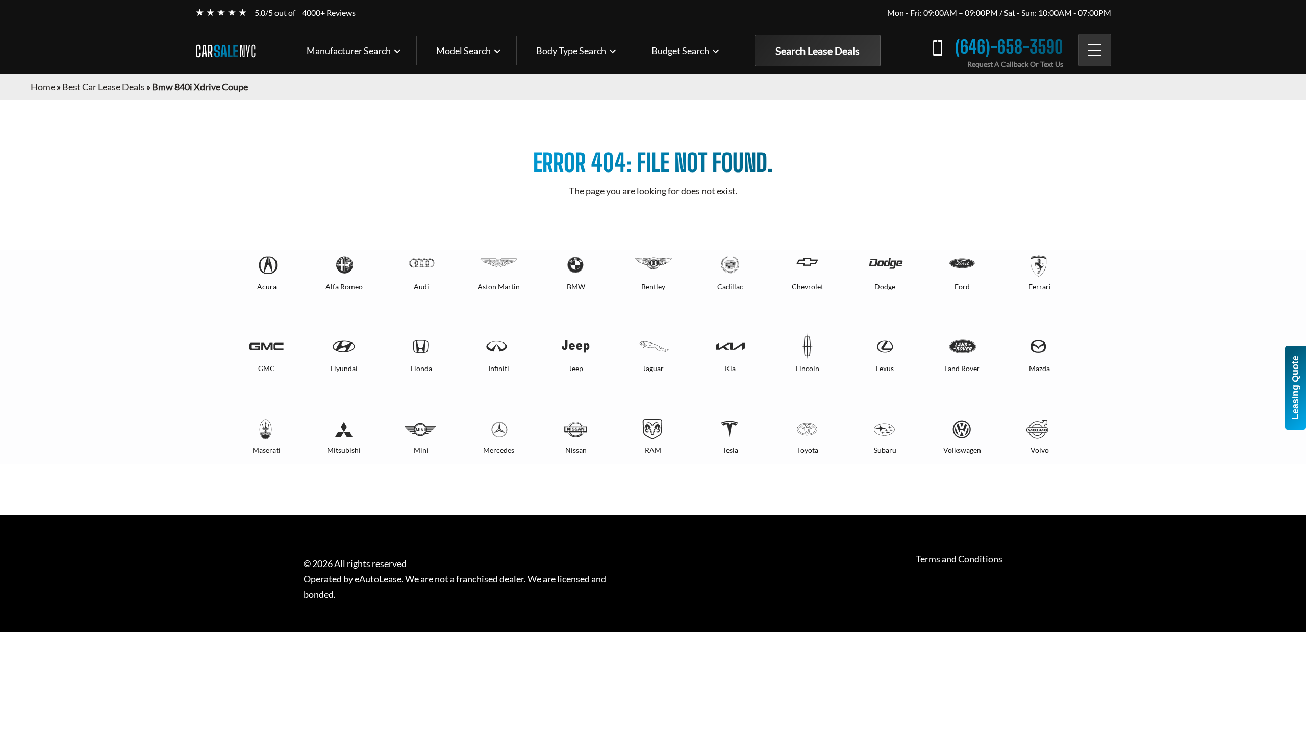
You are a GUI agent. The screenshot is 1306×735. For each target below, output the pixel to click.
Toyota (807, 450)
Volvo (1040, 450)
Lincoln (807, 368)
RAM (653, 450)
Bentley (653, 286)
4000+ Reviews (329, 12)
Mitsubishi (344, 450)
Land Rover (962, 368)
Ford (962, 286)
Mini (421, 450)
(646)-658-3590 (1009, 46)
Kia (730, 368)
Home (43, 86)
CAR (225, 51)
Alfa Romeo (344, 286)
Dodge (884, 286)
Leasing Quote (1295, 388)
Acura (267, 286)
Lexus (885, 368)
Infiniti (498, 368)
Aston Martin (499, 286)
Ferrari (1039, 286)
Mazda (1039, 368)
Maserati (267, 450)
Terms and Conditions (959, 559)
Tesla (730, 450)
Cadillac (730, 286)
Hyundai (344, 368)
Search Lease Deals (817, 50)
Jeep (576, 368)
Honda (421, 368)
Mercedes (498, 450)
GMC (266, 368)
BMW (576, 286)
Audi (421, 286)
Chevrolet (807, 286)
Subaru (885, 450)
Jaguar (653, 368)
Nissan (576, 450)
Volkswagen (962, 450)
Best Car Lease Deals (103, 86)
